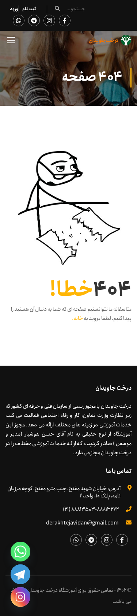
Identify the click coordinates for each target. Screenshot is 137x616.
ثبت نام (29, 8)
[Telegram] (20, 574)
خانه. (77, 318)
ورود (14, 8)
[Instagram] (20, 597)
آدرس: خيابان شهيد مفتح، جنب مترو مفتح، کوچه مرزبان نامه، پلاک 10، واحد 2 (64, 492)
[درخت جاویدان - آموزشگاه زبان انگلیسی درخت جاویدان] (110, 41)
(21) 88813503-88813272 (91, 509)
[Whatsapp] (20, 551)
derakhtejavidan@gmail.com (82, 523)
